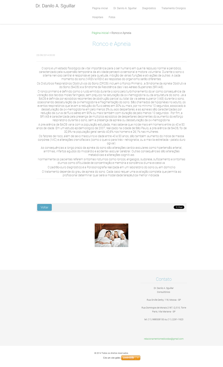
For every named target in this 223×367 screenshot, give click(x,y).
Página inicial (100, 33)
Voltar (44, 207)
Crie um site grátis (111, 358)
